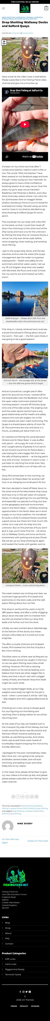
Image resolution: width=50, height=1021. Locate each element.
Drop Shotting (18, 811)
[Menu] (3, 8)
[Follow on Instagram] (23, 992)
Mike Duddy (28, 33)
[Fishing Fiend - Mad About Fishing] (25, 8)
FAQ (7, 938)
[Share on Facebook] (18, 797)
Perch (11, 19)
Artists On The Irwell (38, 841)
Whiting (33, 19)
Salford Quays (22, 19)
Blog (7, 923)
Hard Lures (10, 964)
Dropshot (20, 17)
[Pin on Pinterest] (32, 797)
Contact (9, 943)
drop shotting (8, 17)
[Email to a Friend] (27, 797)
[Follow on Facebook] (20, 992)
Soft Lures (10, 959)
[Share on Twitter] (23, 797)
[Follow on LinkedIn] (30, 992)
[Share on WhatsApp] (13, 797)
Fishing (29, 17)
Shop (8, 928)
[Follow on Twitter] (27, 992)
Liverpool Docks (15, 808)
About (8, 933)
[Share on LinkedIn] (36, 797)
